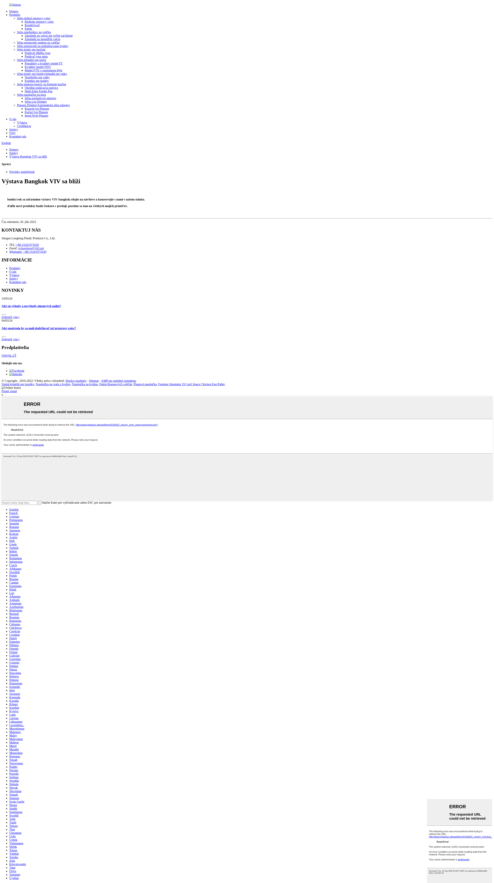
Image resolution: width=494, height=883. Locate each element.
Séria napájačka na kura (31, 94)
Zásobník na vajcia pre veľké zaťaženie (49, 35)
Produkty (14, 14)
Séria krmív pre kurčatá (31, 49)
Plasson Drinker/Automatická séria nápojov (43, 105)
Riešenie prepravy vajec (39, 21)
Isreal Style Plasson (36, 115)
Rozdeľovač (32, 25)
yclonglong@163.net (31, 248)
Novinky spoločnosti (22, 171)
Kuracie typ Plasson (37, 108)
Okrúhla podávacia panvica (41, 87)
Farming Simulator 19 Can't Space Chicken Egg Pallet (191, 384)
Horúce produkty (76, 380)
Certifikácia (24, 126)
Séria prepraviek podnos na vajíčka (38, 42)
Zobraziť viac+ (11, 317)
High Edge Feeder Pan (38, 91)
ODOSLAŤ (9, 355)
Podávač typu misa (36, 56)
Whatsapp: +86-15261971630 (27, 251)
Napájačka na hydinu (85, 384)
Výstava (22, 122)
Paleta (28, 28)
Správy (13, 129)
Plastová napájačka (145, 384)
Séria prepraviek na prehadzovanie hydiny (42, 46)
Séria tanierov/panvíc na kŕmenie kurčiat (41, 84)
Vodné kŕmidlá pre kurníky (18, 384)
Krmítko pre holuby (37, 80)
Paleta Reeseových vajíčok (115, 384)
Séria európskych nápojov (40, 98)
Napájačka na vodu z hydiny (53, 384)
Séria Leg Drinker (36, 101)
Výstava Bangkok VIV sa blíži (28, 156)
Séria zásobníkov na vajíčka (34, 32)
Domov (14, 11)
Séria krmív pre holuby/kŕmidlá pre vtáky (42, 74)
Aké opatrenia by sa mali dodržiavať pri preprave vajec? (39, 328)
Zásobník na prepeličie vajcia (42, 39)
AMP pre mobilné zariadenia (118, 380)
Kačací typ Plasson (36, 112)
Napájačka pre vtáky (37, 77)
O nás (12, 119)
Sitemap (94, 380)
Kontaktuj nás (17, 136)
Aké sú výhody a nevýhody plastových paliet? (31, 306)
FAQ (12, 133)
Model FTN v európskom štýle (43, 70)
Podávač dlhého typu (37, 53)
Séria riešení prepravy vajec (34, 18)
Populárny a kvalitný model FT (44, 63)
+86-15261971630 (27, 244)
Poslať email (9, 391)
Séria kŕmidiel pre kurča (31, 60)
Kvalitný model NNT (38, 67)
